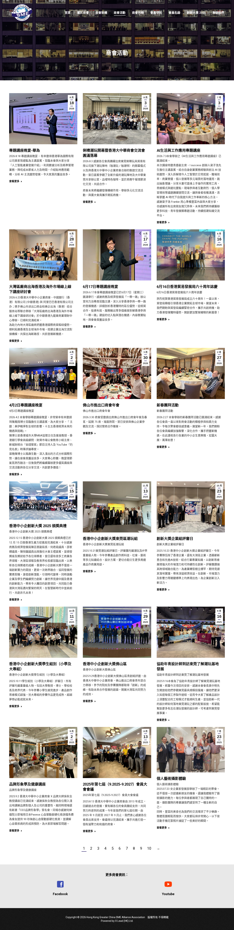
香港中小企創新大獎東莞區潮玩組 (110, 538)
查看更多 (14, 181)
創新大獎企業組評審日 (175, 538)
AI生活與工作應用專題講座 (178, 150)
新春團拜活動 (168, 405)
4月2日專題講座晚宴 (25, 405)
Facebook (60, 894)
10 (149, 848)
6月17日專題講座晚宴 (100, 286)
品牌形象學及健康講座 (27, 784)
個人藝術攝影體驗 (171, 778)
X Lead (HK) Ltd (124, 920)
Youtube (168, 894)
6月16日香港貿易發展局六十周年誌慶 (187, 286)
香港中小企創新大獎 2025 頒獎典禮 (38, 526)
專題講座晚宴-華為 (24, 150)
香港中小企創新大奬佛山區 (105, 664)
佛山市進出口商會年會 (101, 405)
